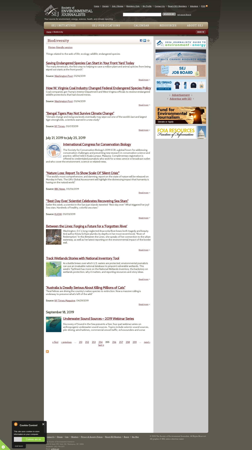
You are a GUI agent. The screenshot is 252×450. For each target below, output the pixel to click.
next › (147, 342)
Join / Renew (117, 6)
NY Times (60, 126)
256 (114, 342)
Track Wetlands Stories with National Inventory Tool (82, 258)
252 (87, 342)
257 (121, 342)
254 (101, 342)
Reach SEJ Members (177, 6)
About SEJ (195, 25)
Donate (105, 6)
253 (94, 342)
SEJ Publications (106, 25)
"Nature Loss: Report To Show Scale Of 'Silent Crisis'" (82, 173)
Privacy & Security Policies (92, 436)
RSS (203, 6)
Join (67, 436)
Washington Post (64, 76)
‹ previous (66, 342)
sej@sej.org (55, 449)
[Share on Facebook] (141, 40)
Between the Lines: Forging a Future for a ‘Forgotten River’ (86, 226)
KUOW (58, 214)
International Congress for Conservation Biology (97, 144)
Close (43, 424)
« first (55, 342)
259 (135, 342)
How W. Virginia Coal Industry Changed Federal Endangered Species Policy (98, 88)
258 (128, 342)
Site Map (135, 436)
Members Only (133, 6)
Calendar (141, 25)
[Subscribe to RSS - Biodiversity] (47, 352)
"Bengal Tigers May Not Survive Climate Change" (80, 113)
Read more (144, 80)
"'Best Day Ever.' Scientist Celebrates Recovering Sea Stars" (87, 201)
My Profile (147, 6)
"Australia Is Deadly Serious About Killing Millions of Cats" (85, 287)
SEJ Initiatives (63, 25)
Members (75, 436)
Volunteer (194, 6)
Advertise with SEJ (180, 98)
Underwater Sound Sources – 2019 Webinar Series (98, 319)
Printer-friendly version (60, 47)
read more (19, 446)
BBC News (60, 188)
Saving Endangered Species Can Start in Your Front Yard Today (90, 63)
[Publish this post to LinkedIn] (144, 40)
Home (96, 6)
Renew (126, 436)
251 (80, 342)
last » (101, 345)
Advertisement (181, 95)
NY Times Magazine (65, 300)
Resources (168, 25)
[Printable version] (148, 40)
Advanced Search (184, 14)
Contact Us (160, 6)
